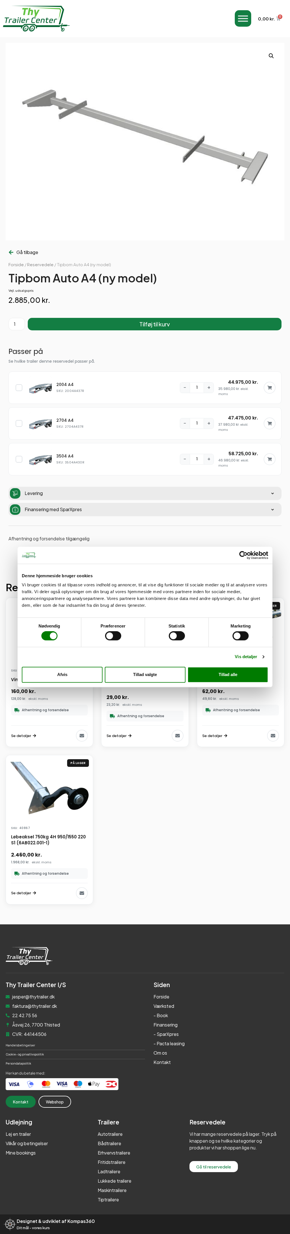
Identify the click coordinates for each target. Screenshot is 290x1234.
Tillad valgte (145, 674)
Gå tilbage (27, 252)
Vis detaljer (246, 656)
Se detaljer (21, 735)
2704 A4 (65, 420)
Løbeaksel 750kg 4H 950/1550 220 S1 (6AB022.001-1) (48, 840)
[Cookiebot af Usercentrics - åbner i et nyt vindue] (243, 555)
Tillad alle (228, 674)
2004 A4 (65, 384)
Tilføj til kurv (154, 324)
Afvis (62, 674)
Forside (16, 264)
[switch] (113, 636)
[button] (271, 56)
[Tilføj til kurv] (270, 388)
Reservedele (40, 264)
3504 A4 (65, 456)
